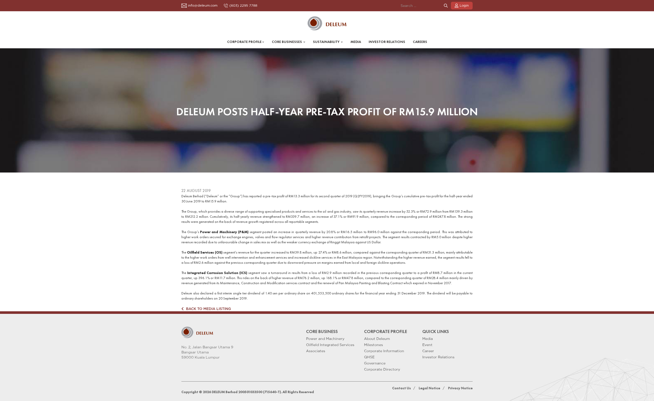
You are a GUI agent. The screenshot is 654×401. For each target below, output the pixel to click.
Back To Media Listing (208, 309)
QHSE (369, 357)
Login (464, 5)
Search (446, 5)
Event (427, 345)
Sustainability (326, 42)
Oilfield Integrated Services (330, 345)
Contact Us (401, 388)
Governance (375, 363)
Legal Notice (429, 388)
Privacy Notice (460, 388)
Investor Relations (387, 42)
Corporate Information (384, 351)
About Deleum (377, 339)
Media (356, 42)
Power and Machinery (325, 339)
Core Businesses (287, 42)
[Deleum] (327, 23)
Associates (315, 351)
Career (428, 351)
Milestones (373, 345)
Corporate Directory (382, 369)
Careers (420, 42)
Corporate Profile (244, 42)
